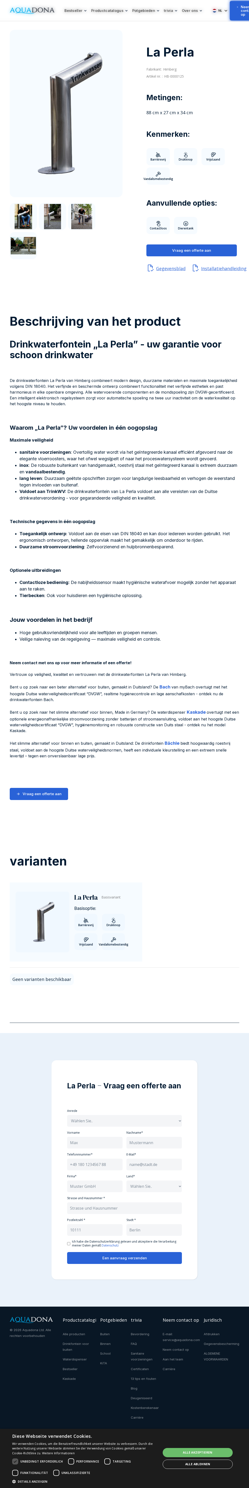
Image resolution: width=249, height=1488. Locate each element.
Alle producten (74, 1334)
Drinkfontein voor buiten (76, 1346)
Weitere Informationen (58, 1453)
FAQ (134, 1344)
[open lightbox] (66, 113)
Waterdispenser (75, 1359)
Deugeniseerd (141, 1398)
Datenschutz (110, 1245)
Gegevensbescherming (221, 1344)
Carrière (137, 1417)
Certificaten (140, 1369)
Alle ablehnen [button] (197, 1464)
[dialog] (124, 1458)
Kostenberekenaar (145, 1408)
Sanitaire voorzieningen (141, 1356)
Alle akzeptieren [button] (197, 1452)
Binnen (105, 1344)
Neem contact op (176, 1349)
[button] (75, 11)
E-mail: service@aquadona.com (181, 1337)
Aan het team (173, 1359)
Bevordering (140, 1334)
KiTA (103, 1363)
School (105, 1353)
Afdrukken (212, 1334)
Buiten (105, 1334)
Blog (134, 1388)
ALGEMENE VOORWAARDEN (216, 1356)
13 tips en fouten (143, 1379)
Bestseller (70, 1369)
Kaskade (69, 1379)
